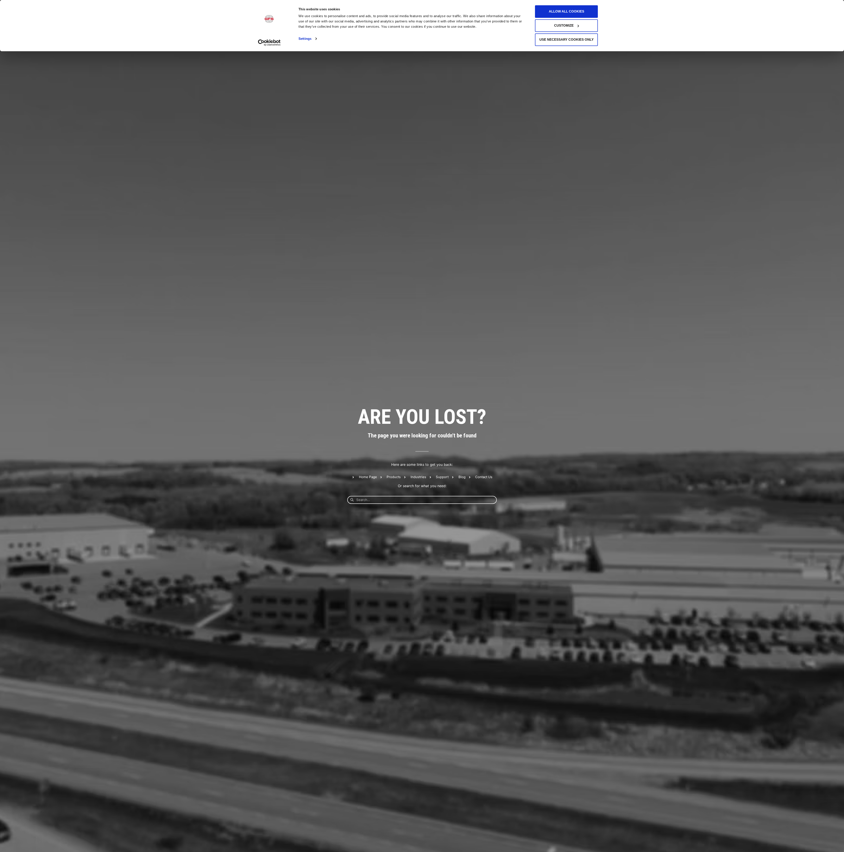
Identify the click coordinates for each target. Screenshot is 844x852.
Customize (564, 25)
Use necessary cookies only (566, 39)
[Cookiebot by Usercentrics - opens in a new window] (269, 42)
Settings (304, 38)
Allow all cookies (566, 11)
